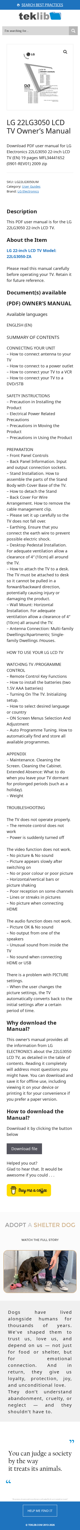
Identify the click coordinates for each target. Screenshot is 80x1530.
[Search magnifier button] (73, 30)
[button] (65, 52)
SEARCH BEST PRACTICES (42, 4)
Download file (24, 1148)
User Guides (31, 186)
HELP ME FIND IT (40, 1511)
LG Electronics (28, 191)
